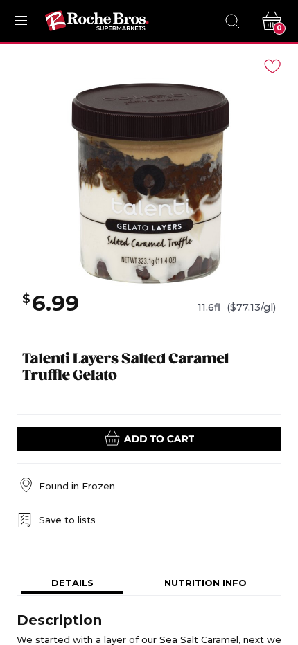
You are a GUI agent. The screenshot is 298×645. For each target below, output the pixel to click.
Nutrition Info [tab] (205, 582)
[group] (149, 182)
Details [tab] (72, 582)
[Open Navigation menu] (21, 21)
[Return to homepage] (97, 21)
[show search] (232, 21)
